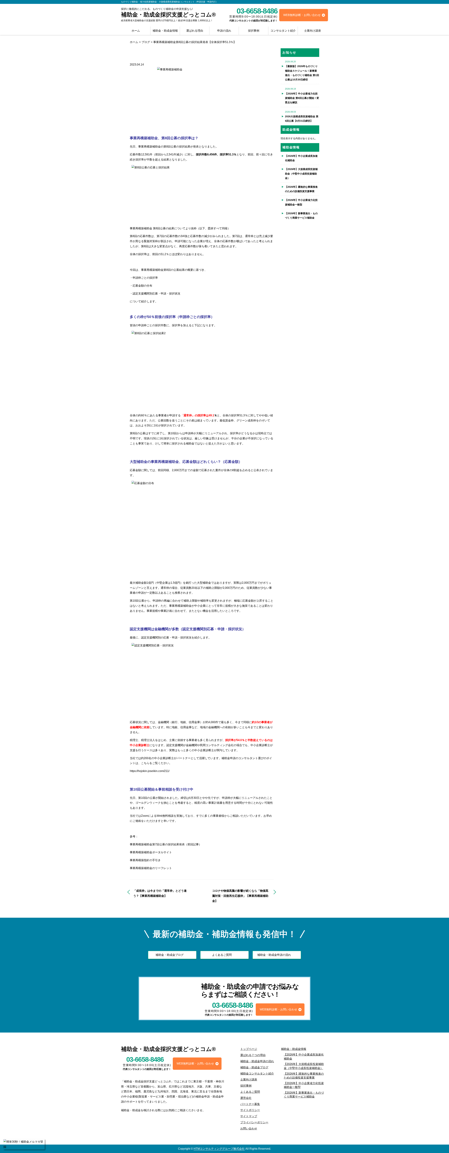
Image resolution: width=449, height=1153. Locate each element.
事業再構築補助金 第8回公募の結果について (157, 228)
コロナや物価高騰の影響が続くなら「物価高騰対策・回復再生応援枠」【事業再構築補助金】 (240, 895)
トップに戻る (439, 1143)
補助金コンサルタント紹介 (257, 1073)
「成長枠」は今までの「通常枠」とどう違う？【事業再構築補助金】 (160, 893)
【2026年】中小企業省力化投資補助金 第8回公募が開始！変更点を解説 (302, 98)
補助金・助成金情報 (165, 30)
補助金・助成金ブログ (170, 954)
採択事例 (253, 30)
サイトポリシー (250, 1110)
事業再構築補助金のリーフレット (151, 868)
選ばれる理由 (194, 30)
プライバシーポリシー (254, 1122)
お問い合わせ (248, 1128)
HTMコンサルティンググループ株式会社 (219, 1148)
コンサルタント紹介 (283, 30)
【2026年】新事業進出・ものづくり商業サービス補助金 (301, 215)
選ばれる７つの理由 (253, 1055)
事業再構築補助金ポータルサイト (151, 852)
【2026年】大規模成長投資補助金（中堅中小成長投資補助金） (301, 173)
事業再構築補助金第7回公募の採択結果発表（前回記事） (166, 844)
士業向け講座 (312, 30)
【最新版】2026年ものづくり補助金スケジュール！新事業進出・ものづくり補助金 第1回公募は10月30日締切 (302, 73)
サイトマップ (248, 1116)
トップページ (248, 1048)
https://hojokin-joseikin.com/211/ (149, 770)
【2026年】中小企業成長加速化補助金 (301, 158)
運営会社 (246, 1097)
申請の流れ (224, 30)
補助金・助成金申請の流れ (274, 954)
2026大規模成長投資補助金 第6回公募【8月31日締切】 (301, 118)
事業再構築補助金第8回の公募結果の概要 (167, 269)
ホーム (136, 30)
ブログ (146, 42)
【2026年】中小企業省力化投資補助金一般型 (301, 202)
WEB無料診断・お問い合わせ (302, 15)
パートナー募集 (250, 1104)
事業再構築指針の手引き (145, 860)
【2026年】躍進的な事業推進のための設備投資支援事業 (301, 189)
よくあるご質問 (222, 954)
